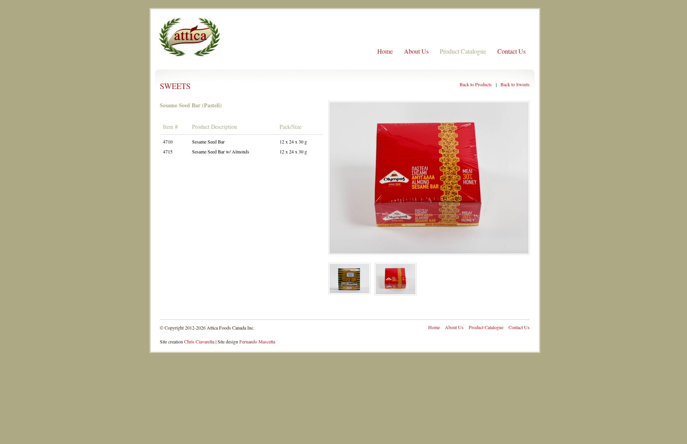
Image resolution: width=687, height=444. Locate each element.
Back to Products (476, 84)
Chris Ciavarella (199, 341)
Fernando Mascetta (257, 341)
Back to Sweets (515, 84)
